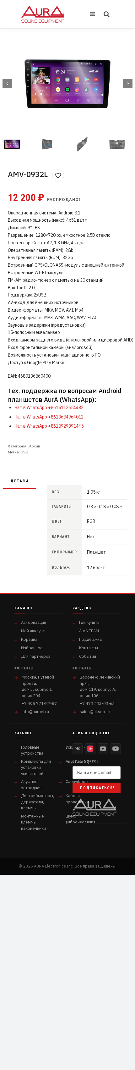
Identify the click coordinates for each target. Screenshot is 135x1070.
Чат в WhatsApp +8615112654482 (49, 407)
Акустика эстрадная (31, 784)
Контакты (88, 648)
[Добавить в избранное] (58, 175)
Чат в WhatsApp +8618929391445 (49, 426)
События (87, 656)
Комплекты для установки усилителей (36, 767)
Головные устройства (32, 750)
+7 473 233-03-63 (97, 703)
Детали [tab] (19, 481)
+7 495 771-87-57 (39, 703)
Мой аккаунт (33, 631)
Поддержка (90, 639)
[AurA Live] (116, 748)
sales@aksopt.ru (95, 711)
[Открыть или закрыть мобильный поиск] (107, 14)
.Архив (34, 446)
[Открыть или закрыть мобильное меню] (93, 14)
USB (24, 452)
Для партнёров (36, 656)
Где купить (89, 622)
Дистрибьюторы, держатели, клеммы (37, 802)
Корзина (29, 639)
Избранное (32, 648)
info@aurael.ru (35, 711)
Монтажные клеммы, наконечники (33, 822)
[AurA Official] (103, 748)
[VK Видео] (90, 748)
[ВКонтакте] (78, 748)
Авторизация (33, 622)
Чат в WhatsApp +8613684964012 (49, 417)
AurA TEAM (89, 631)
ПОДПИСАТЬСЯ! (97, 788)
